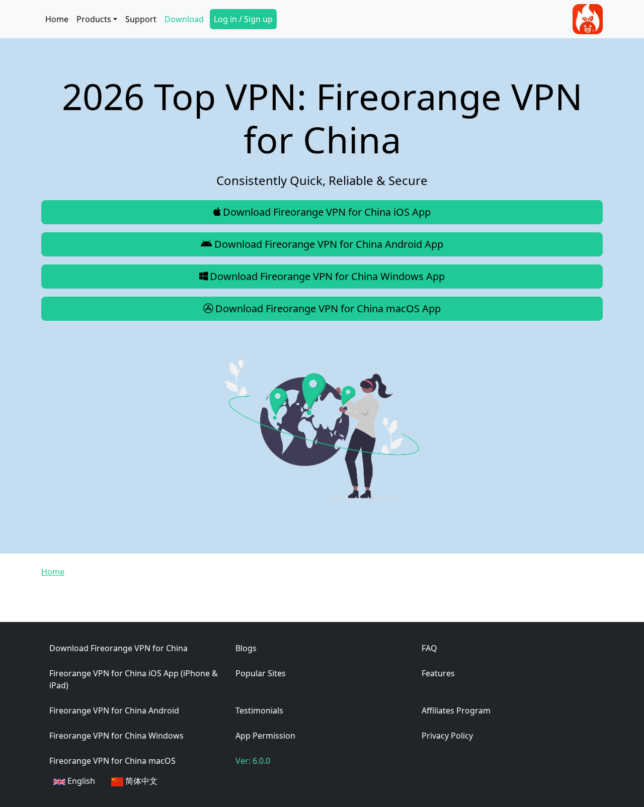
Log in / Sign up (243, 19)
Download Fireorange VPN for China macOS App (328, 308)
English (80, 780)
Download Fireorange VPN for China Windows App (327, 276)
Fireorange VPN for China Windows (116, 735)
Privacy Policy (447, 735)
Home (56, 19)
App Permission (265, 735)
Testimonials (259, 710)
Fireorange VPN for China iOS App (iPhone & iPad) (133, 679)
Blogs (246, 648)
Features (438, 673)
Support (140, 19)
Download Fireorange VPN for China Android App (328, 244)
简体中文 (140, 780)
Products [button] (93, 19)
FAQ (429, 648)
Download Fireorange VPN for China (118, 648)
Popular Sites (260, 673)
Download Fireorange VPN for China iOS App (327, 212)
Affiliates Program (456, 710)
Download (184, 19)
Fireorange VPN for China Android (114, 710)
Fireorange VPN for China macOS (112, 760)
